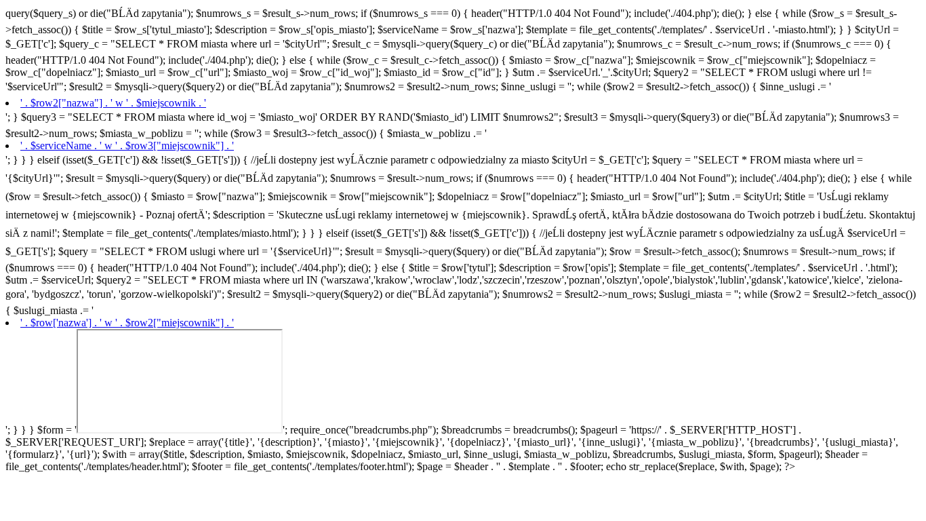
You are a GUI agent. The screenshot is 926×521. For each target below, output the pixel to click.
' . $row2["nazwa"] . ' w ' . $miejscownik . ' (113, 103)
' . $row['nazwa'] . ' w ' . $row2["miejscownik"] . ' (127, 322)
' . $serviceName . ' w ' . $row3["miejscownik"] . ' (127, 145)
